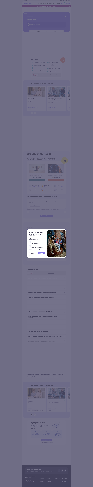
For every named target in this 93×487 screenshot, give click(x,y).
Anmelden (33, 253)
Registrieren (41, 253)
